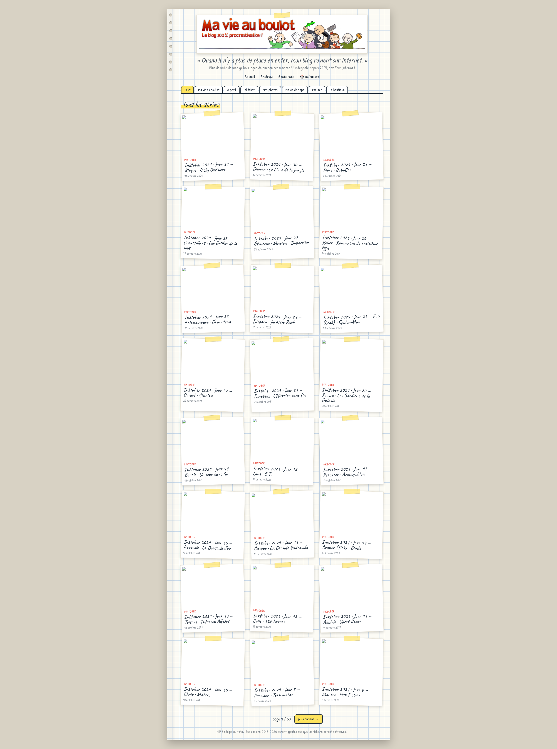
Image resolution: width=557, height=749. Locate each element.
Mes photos (270, 89)
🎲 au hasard (310, 76)
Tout (187, 89)
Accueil (250, 76)
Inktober (249, 89)
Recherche (286, 76)
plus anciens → (308, 719)
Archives (266, 76)
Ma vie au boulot (208, 89)
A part (231, 89)
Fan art (317, 89)
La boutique (337, 89)
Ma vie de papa (294, 89)
